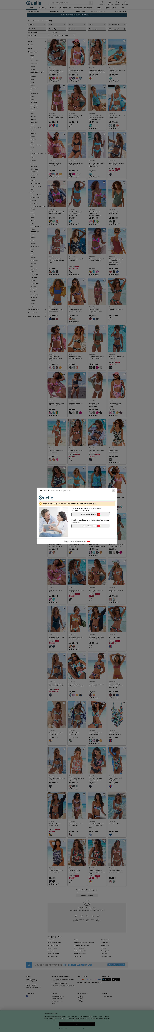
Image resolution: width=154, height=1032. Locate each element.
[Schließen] (113, 490)
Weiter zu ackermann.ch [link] (88, 514)
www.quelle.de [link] (75, 541)
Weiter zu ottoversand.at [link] (88, 526)
